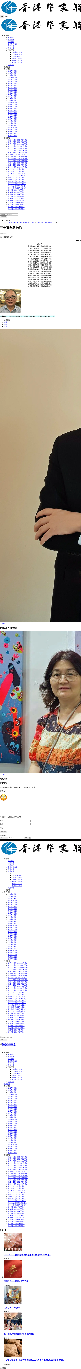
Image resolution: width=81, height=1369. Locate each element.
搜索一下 (3, 216)
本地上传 (27, 838)
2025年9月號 (12, 125)
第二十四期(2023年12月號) (26, 222)
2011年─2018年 (17, 63)
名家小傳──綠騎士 (12, 1308)
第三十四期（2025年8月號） (18, 146)
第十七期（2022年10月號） (17, 175)
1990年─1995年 (17, 54)
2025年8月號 (12, 123)
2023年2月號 (12, 86)
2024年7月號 (12, 98)
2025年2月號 (12, 111)
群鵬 (5, 324)
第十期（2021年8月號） (16, 190)
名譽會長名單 (12, 44)
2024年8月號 (12, 100)
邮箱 (2, 824)
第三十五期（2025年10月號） (18, 144)
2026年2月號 (12, 136)
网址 (1, 828)
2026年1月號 (12, 134)
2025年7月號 (12, 121)
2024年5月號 (12, 96)
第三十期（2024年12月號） (17, 154)
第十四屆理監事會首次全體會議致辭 (19, 1334)
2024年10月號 (12, 102)
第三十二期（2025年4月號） (18, 150)
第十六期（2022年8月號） (17, 177)
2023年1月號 (12, 83)
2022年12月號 (12, 81)
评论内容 (3, 791)
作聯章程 (11, 40)
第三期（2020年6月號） (16, 205)
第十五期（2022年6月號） (17, 179)
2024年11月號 (12, 104)
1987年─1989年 (17, 52)
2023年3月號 (12, 88)
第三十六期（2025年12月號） (18, 142)
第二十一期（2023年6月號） (18, 167)
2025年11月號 (12, 129)
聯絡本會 (11, 65)
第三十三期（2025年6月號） (18, 148)
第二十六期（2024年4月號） (18, 157)
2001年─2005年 (17, 58)
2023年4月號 (12, 90)
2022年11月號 (12, 79)
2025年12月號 (12, 131)
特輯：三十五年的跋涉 (44, 222)
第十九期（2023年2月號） (17, 171)
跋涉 (5, 326)
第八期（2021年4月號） (16, 194)
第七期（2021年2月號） (16, 196)
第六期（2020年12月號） (16, 198)
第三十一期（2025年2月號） (18, 152)
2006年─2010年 (17, 60)
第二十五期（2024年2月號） (18, 159)
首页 (5, 222)
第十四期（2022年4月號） (17, 182)
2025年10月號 (12, 127)
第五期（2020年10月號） (16, 200)
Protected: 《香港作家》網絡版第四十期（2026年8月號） (27, 1255)
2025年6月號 (12, 119)
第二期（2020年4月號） (16, 207)
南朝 (5, 322)
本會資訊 (7, 67)
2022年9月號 (12, 75)
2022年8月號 (12, 73)
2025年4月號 (12, 115)
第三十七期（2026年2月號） (18, 140)
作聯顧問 (11, 42)
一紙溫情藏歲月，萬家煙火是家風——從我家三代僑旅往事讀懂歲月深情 (34, 1360)
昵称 (2, 820)
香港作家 (12, 222)
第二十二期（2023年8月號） (18, 165)
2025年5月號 (12, 117)
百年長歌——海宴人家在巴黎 (16, 1281)
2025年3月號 (12, 113)
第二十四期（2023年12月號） (18, 161)
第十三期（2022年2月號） (17, 184)
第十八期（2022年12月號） (17, 173)
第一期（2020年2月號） (16, 209)
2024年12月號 (12, 106)
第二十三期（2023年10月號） (18, 163)
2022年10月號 (12, 77)
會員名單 (11, 48)
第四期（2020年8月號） (16, 202)
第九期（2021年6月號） (16, 192)
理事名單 (11, 46)
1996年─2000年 (17, 56)
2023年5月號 (12, 92)
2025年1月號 (12, 108)
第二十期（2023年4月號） (17, 169)
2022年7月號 (12, 71)
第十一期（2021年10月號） (17, 188)
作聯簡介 (11, 37)
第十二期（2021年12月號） (17, 186)
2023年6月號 (12, 94)
